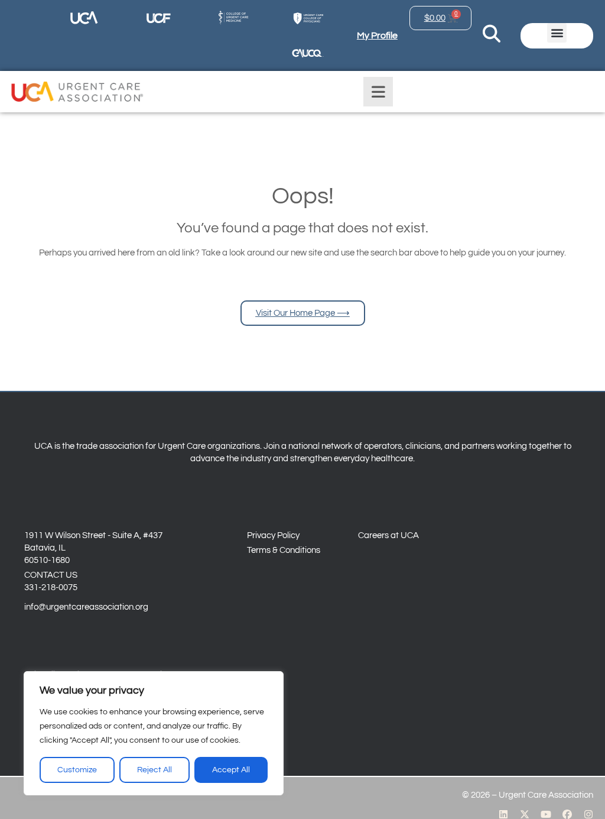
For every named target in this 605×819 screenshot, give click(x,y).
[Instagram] (588, 814)
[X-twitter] (524, 814)
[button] (557, 33)
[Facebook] (567, 814)
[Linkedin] (503, 814)
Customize (77, 770)
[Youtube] (546, 814)
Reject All (154, 770)
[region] (154, 733)
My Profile (377, 35)
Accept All (231, 770)
